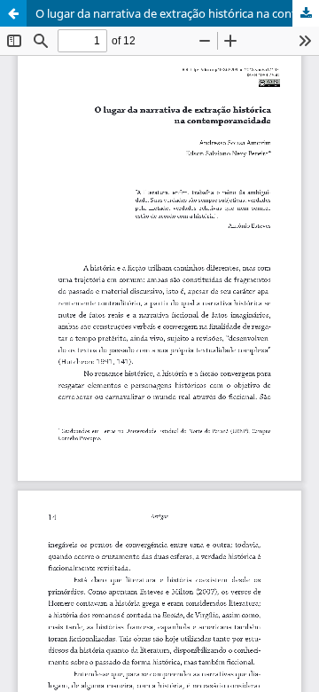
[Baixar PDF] (305, 13)
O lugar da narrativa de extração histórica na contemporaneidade (177, 13)
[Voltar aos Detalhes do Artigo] (13, 13)
